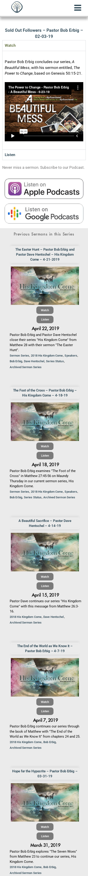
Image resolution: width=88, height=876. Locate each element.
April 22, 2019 (45, 328)
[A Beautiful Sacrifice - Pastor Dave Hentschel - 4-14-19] (45, 552)
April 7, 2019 (45, 720)
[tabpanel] (44, 100)
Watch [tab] (10, 45)
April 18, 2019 (45, 464)
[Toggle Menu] (78, 7)
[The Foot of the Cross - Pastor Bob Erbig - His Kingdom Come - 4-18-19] (45, 421)
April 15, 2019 (45, 595)
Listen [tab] (10, 154)
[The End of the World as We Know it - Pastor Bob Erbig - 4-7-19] (45, 677)
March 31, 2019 (45, 845)
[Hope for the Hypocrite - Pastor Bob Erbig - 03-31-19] (45, 802)
